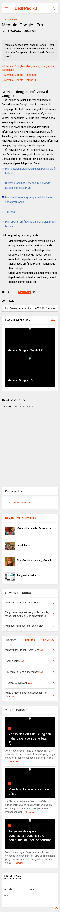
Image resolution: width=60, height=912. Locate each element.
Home (4, 19)
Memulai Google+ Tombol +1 (21, 80)
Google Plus (15, 19)
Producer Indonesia (21, 502)
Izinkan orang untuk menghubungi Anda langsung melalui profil (27, 185)
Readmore (13, 761)
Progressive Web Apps (29, 575)
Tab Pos (10, 211)
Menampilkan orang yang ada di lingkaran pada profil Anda (29, 200)
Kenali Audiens (24, 545)
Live (6, 895)
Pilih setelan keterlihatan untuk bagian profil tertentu (30, 171)
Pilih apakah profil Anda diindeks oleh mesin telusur (30, 224)
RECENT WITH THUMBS (20, 517)
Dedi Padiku (26, 8)
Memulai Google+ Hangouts (20, 74)
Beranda (8, 889)
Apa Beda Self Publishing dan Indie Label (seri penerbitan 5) (29, 738)
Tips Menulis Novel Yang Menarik (34, 560)
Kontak (33, 889)
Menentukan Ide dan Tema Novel (34, 528)
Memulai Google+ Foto (22, 380)
